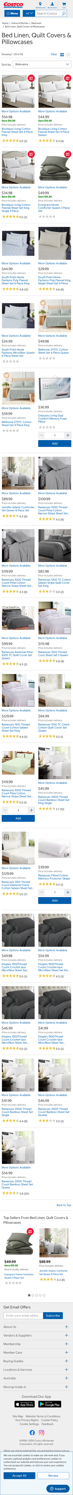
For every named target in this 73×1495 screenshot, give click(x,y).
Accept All (19, 1476)
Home (5, 23)
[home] (13, 5)
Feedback (47, 1424)
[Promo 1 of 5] (29, 1295)
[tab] (36, 1327)
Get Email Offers (17, 1307)
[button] (64, 13)
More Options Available (16, 111)
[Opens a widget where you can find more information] (58, 1489)
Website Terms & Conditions (43, 1416)
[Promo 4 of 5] (40, 1295)
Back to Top (64, 1205)
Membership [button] (12, 1344)
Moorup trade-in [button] (14, 1387)
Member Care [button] (12, 1352)
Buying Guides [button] (13, 1361)
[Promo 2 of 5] (32, 1295)
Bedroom (36, 23)
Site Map (18, 1416)
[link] (18, 106)
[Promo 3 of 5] (36, 1295)
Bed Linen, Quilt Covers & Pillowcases (25, 26)
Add (55, 443)
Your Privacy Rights (27, 1420)
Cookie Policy (49, 1420)
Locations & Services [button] (17, 1370)
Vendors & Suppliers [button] (17, 1335)
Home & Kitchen (20, 23)
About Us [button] (9, 1327)
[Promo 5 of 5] (44, 1295)
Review (53, 1476)
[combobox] (28, 13)
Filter (54, 54)
